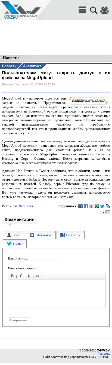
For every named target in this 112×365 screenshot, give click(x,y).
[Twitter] (102, 206)
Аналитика (32, 66)
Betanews (26, 206)
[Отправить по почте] (107, 212)
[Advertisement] (56, 38)
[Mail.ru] (97, 206)
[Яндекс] (91, 206)
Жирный (13, 277)
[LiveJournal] (107, 206)
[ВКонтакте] (80, 206)
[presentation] (14, 235)
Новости (9, 66)
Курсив (21, 277)
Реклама (104, 353)
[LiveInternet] (102, 212)
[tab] (14, 235)
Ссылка (38, 277)
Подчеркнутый (30, 277)
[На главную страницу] (20, 10)
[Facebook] (86, 206)
